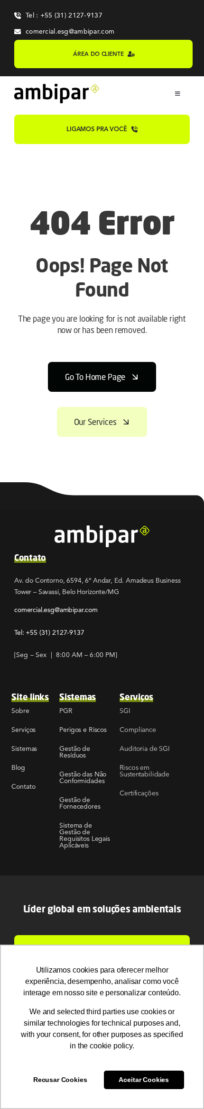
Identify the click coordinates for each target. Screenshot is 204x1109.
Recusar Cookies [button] (60, 1079)
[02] (56, 87)
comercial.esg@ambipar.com (56, 610)
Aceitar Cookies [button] (144, 1079)
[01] (102, 529)
